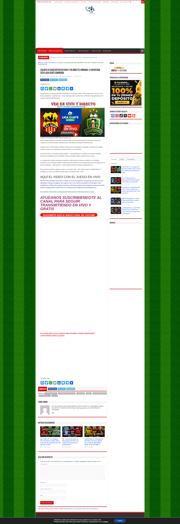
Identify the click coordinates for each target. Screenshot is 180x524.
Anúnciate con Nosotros (72, 2)
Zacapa (55, 395)
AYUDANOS (106, 2)
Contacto (83, 2)
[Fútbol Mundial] (90, 9)
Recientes (114, 159)
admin (43, 76)
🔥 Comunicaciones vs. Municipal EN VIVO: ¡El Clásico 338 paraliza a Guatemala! (70, 442)
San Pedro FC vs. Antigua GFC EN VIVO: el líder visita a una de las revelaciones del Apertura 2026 (50, 442)
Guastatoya (80, 393)
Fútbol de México (69, 51)
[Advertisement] (90, 30)
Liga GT (89, 393)
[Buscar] (142, 1)
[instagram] (128, 2)
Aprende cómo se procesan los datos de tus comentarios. (81, 509)
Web (41, 495)
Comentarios (131, 159)
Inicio (41, 62)
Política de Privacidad (94, 2)
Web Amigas (114, 2)
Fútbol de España (83, 51)
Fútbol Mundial (58, 2)
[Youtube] (126, 2)
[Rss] (120, 2)
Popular (122, 159)
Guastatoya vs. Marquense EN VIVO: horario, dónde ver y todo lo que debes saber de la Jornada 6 (77, 57)
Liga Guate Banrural (100, 393)
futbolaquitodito (50, 393)
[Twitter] (124, 2)
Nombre (43, 482)
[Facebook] (122, 2)
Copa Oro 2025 (96, 51)
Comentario (44, 464)
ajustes (105, 522)
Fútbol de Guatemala (55, 51)
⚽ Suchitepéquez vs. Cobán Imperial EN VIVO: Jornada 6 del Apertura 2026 (130, 200)
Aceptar (119, 521)
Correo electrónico (46, 489)
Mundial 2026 (107, 51)
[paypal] (130, 2)
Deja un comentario (67, 76)
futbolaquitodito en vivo (67, 393)
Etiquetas (114, 163)
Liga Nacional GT (45, 395)
